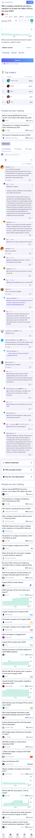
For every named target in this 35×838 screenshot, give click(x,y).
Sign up (30, 2)
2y (11, 289)
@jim (7, 224)
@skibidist (9, 186)
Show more (6, 144)
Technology (5, 52)
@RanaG (8, 300)
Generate (28, 47)
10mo (13, 167)
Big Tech (21, 52)
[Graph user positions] (16, 20)
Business (14, 52)
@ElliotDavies (25, 344)
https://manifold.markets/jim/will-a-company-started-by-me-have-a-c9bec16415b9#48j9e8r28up (19, 302)
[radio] (19, 20)
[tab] (6, 149)
